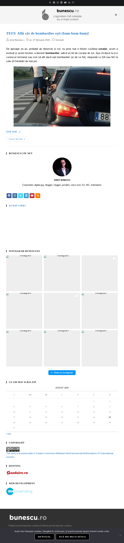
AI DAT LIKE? (17, 205)
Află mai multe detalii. (72, 537)
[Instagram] (14, 195)
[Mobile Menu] (116, 15)
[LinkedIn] (26, 195)
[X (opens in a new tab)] (50, 2)
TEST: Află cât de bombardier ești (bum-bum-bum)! (47, 33)
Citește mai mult (18, 138)
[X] (20, 195)
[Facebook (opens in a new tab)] (54, 2)
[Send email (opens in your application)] (73, 2)
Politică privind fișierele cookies (23, 525)
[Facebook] (9, 195)
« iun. (8, 433)
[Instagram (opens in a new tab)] (58, 2)
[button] (24, 273)
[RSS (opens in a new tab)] (69, 2)
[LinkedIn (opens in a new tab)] (61, 2)
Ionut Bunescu (16, 40)
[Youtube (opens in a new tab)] (65, 2)
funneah (60, 40)
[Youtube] (32, 195)
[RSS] (37, 195)
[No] (120, 535)
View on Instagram (63, 372)
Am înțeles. (44, 537)
